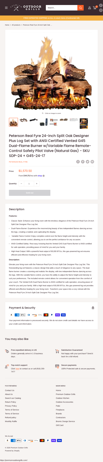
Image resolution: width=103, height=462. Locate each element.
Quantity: (13, 183)
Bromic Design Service (65, 421)
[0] (94, 7)
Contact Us (9, 390)
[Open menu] (6, 8)
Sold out (29, 193)
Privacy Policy (11, 406)
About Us (9, 394)
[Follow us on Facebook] (101, 5)
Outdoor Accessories (64, 402)
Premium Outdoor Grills (65, 394)
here (17, 369)
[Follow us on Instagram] (101, 10)
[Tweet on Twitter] (87, 161)
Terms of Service (12, 410)
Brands (59, 414)
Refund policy (10, 417)
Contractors (61, 417)
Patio (58, 406)
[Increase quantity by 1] (36, 183)
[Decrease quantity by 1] (21, 183)
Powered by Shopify (12, 451)
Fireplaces (60, 410)
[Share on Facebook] (78, 161)
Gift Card (59, 425)
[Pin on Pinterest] (83, 161)
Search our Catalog (13, 398)
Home (7, 25)
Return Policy (10, 402)
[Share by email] (92, 161)
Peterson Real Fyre (18, 162)
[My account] (89, 7)
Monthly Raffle (11, 421)
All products (16, 25)
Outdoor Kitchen (62, 398)
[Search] (80, 7)
